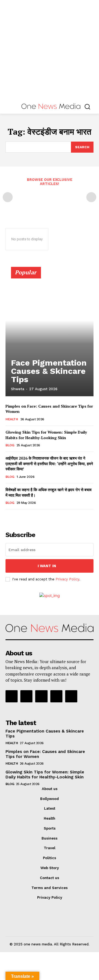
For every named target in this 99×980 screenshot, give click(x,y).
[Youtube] (71, 696)
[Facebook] (12, 696)
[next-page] (17, 517)
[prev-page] (8, 197)
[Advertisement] (49, 50)
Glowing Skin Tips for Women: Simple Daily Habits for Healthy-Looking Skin (46, 434)
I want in (47, 566)
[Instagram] (26, 696)
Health (12, 419)
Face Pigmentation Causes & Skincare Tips (49, 371)
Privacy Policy (67, 579)
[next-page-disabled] (91, 197)
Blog (10, 445)
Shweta (17, 389)
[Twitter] (56, 696)
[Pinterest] (41, 696)
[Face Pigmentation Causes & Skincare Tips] (50, 334)
